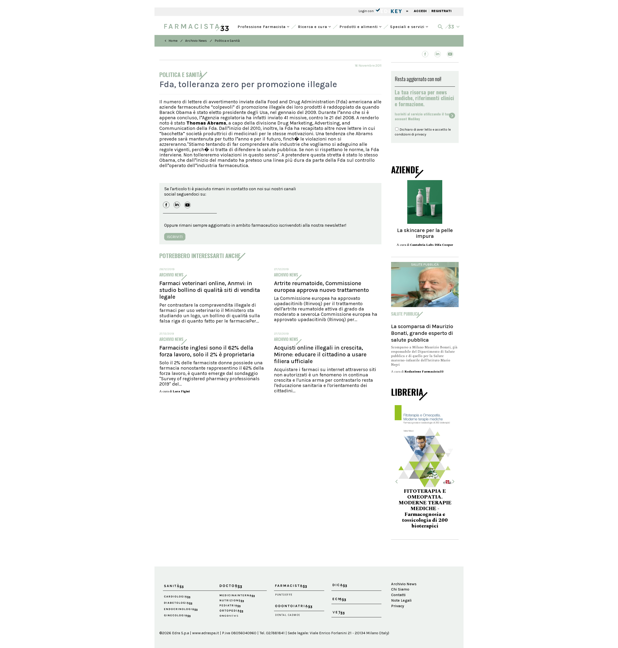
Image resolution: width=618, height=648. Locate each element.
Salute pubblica (425, 264)
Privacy (397, 592)
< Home (171, 41)
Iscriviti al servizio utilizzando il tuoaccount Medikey (422, 116)
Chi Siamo (400, 575)
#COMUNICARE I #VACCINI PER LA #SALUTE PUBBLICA (425, 506)
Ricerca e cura (313, 26)
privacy (420, 134)
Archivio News (196, 41)
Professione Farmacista (262, 26)
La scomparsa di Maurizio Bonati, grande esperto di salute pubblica (422, 333)
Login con (366, 11)
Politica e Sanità (227, 41)
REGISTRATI (441, 11)
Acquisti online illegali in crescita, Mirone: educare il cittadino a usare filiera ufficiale (320, 354)
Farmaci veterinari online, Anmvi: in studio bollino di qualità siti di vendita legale (209, 290)
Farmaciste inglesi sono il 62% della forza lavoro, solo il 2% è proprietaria (206, 351)
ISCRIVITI (175, 236)
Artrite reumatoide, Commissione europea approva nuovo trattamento (321, 286)
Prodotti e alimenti (359, 26)
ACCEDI (420, 11)
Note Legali (401, 586)
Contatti (398, 580)
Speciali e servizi (408, 26)
